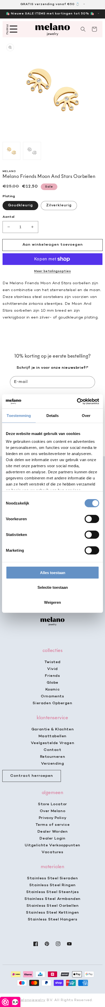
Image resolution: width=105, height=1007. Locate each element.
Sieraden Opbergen (52, 703)
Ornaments (52, 696)
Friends (52, 675)
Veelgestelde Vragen (52, 743)
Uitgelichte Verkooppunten (52, 845)
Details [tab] (52, 415)
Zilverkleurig (59, 205)
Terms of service (52, 824)
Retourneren (52, 756)
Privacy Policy (52, 817)
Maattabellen (52, 736)
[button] (83, 29)
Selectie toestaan (52, 587)
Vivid (52, 669)
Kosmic (52, 689)
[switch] (92, 519)
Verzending (52, 763)
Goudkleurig (20, 205)
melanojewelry (31, 1000)
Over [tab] (86, 415)
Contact (52, 749)
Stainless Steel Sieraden (52, 878)
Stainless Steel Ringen (52, 885)
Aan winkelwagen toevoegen (52, 244)
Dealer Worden (52, 831)
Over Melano (52, 811)
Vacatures (52, 852)
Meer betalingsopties (52, 271)
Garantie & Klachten (52, 729)
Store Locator (52, 804)
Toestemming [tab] (19, 415)
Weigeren (52, 602)
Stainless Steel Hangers (52, 919)
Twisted (52, 662)
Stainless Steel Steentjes (52, 892)
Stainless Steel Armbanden (52, 898)
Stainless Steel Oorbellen (53, 905)
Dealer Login (52, 838)
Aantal (8, 217)
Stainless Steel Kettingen (52, 912)
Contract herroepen (31, 775)
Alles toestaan (52, 572)
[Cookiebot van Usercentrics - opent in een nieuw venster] (77, 401)
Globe (52, 682)
